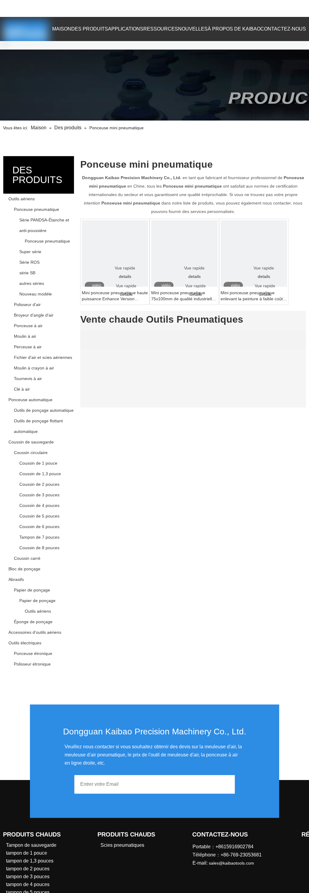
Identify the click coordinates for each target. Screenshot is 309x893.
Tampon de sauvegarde (31, 845)
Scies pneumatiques (122, 845)
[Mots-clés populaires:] (264, 8)
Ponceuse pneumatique (36, 209)
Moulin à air (25, 336)
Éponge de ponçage (33, 621)
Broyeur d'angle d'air (33, 315)
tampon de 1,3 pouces (29, 860)
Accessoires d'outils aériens (34, 632)
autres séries (31, 283)
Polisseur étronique (32, 664)
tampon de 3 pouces (27, 876)
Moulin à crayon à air (34, 368)
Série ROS (29, 262)
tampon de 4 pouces (27, 884)
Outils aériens (21, 198)
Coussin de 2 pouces (39, 484)
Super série (30, 251)
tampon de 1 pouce (26, 853)
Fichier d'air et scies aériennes (43, 357)
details (125, 276)
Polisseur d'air (27, 304)
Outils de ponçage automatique (44, 410)
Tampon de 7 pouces (39, 537)
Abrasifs (16, 579)
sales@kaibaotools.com (90, 7)
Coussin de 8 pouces (39, 547)
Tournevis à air (28, 378)
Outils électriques (24, 642)
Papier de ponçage (32, 590)
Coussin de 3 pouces (39, 494)
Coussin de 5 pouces (39, 516)
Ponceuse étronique (33, 653)
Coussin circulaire (31, 452)
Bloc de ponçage (24, 568)
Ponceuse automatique (30, 399)
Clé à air (22, 389)
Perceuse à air (28, 346)
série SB (27, 272)
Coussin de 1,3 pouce (40, 473)
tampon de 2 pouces (27, 868)
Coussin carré (27, 558)
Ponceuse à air (28, 325)
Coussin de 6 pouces (39, 526)
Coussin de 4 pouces (39, 505)
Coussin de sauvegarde (31, 442)
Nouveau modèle (35, 294)
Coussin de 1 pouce (38, 463)
